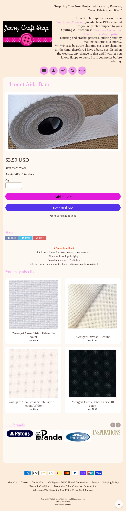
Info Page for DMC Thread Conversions (68, 482)
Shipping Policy (110, 482)
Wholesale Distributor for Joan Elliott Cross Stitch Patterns (63, 490)
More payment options (63, 215)
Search (95, 482)
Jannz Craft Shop (62, 499)
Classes (24, 482)
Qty (7, 180)
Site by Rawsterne (63, 501)
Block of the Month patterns (103, 34)
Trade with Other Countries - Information (75, 486)
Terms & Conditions (40, 486)
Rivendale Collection (107, 30)
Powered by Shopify (63, 504)
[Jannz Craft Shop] (27, 34)
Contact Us (37, 482)
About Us (12, 482)
